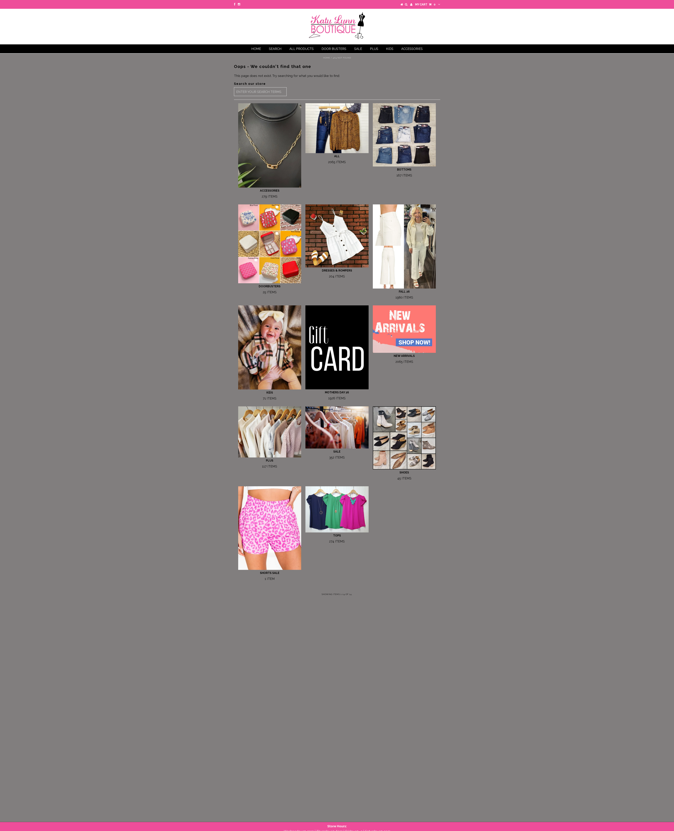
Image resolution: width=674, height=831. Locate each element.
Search (275, 49)
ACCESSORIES (412, 49)
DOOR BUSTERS (334, 49)
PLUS (374, 49)
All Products (301, 49)
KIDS (389, 49)
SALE (358, 49)
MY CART (425, 4)
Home (256, 49)
